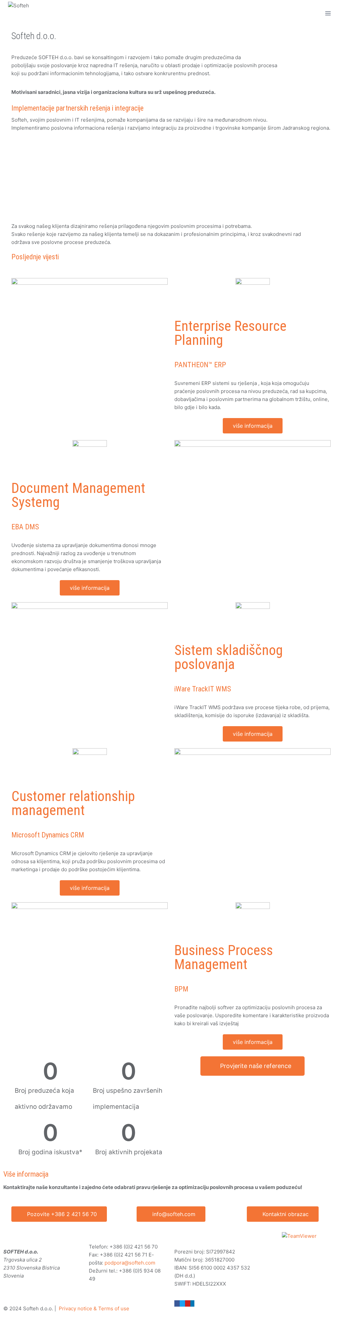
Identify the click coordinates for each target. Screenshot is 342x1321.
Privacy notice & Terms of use (94, 1308)
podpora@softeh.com (130, 1263)
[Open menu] (328, 13)
